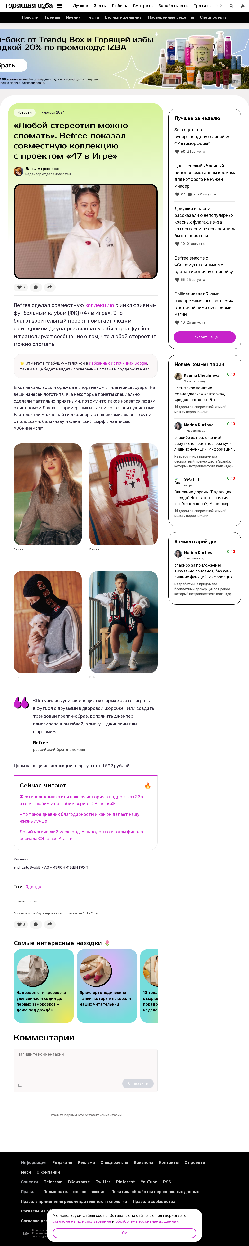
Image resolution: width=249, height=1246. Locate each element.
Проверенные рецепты (171, 17)
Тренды (52, 17)
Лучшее (80, 5)
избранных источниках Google (118, 363)
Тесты (93, 17)
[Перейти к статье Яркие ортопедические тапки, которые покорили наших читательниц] (107, 986)
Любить (119, 5)
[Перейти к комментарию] (205, 393)
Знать (100, 5)
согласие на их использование (82, 1221)
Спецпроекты (213, 17)
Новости (30, 17)
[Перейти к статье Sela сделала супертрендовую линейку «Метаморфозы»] (205, 141)
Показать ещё (205, 337)
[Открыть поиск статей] (231, 6)
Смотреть (143, 5)
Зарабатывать (173, 5)
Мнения (73, 17)
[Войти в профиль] (243, 6)
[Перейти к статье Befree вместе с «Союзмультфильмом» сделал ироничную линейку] (205, 269)
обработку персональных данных (147, 1221)
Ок (124, 1233)
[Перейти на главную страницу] (29, 5)
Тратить (202, 5)
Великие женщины (123, 17)
